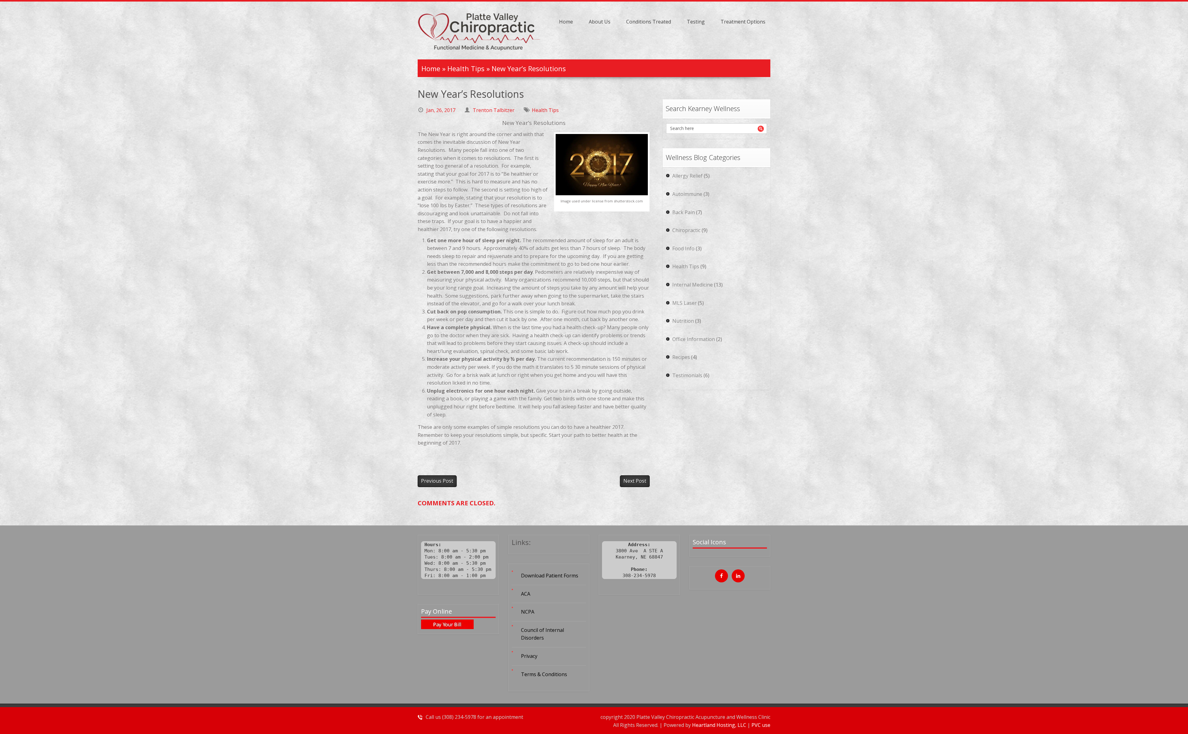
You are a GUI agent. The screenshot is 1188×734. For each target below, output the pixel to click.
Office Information (693, 339)
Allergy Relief (687, 175)
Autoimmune (687, 194)
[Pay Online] (458, 624)
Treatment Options (743, 21)
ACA (525, 593)
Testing (696, 21)
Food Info (683, 248)
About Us (599, 21)
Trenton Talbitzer (493, 110)
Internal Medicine (692, 284)
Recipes (681, 357)
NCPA (527, 611)
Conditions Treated (648, 21)
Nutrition (683, 320)
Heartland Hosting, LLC (719, 725)
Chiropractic (686, 230)
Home (566, 21)
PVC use (760, 725)
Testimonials (687, 375)
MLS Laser (684, 303)
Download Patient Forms (549, 575)
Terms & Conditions (544, 674)
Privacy (529, 656)
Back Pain (683, 212)
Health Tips (465, 68)
